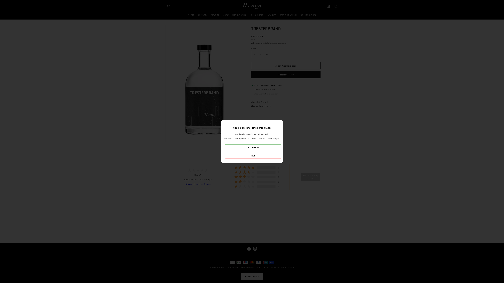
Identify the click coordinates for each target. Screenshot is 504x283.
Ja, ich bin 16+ (253, 147)
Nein (253, 156)
